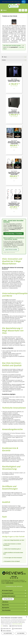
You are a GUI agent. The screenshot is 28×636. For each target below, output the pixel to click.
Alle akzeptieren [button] (8, 633)
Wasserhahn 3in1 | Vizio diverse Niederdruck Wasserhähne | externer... (14, 204)
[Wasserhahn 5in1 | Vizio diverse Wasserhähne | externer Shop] (14, 163)
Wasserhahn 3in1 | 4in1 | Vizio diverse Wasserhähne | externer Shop (14, 142)
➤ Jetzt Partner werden (11, 249)
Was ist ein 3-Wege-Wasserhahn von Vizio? (14, 540)
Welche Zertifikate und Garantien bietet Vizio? (13, 553)
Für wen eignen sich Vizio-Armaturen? (13, 557)
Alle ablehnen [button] (20, 633)
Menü (5, 10)
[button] (14, 630)
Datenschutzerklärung (17, 623)
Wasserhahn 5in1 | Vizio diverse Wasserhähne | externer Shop (14, 173)
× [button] (26, 616)
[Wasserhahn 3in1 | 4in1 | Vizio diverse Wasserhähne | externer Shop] (14, 132)
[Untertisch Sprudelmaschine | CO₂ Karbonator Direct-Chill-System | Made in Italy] (14, 102)
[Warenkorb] (20, 10)
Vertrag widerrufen (8, 599)
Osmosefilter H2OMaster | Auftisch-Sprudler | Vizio (14, 81)
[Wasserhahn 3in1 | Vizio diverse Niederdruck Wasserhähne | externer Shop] (14, 194)
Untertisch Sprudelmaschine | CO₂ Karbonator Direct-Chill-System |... (14, 111)
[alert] (14, 625)
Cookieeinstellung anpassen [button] (14, 586)
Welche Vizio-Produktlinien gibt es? (12, 549)
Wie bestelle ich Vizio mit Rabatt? (12, 561)
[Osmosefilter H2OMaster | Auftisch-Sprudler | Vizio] (14, 71)
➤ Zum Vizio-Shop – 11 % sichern (13, 233)
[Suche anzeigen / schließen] (26, 10)
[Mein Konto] (23, 10)
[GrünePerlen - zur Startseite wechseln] (14, 5)
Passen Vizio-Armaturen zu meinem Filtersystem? (12, 544)
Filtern (5, 57)
